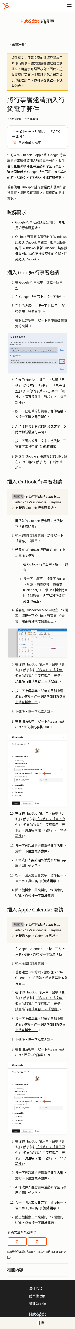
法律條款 (35, 1288)
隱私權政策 (37, 1296)
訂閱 (38, 131)
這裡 (50, 80)
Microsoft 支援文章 (35, 253)
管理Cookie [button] (37, 1304)
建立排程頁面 (45, 193)
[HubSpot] (5, 6)
